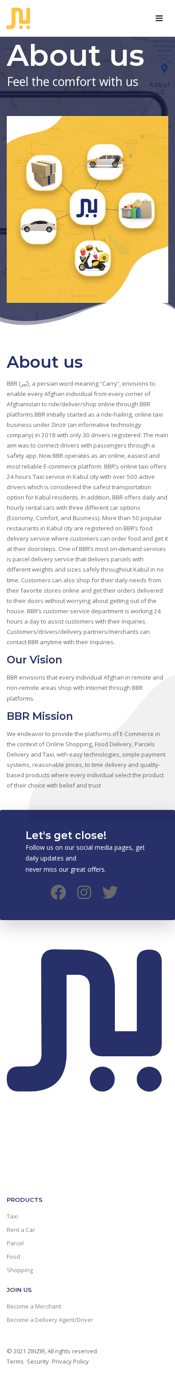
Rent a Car (21, 1230)
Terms (15, 1361)
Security (38, 1361)
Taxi (12, 1216)
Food (13, 1256)
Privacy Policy (70, 1361)
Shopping (20, 1270)
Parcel (15, 1243)
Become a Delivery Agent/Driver (50, 1320)
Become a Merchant (34, 1306)
